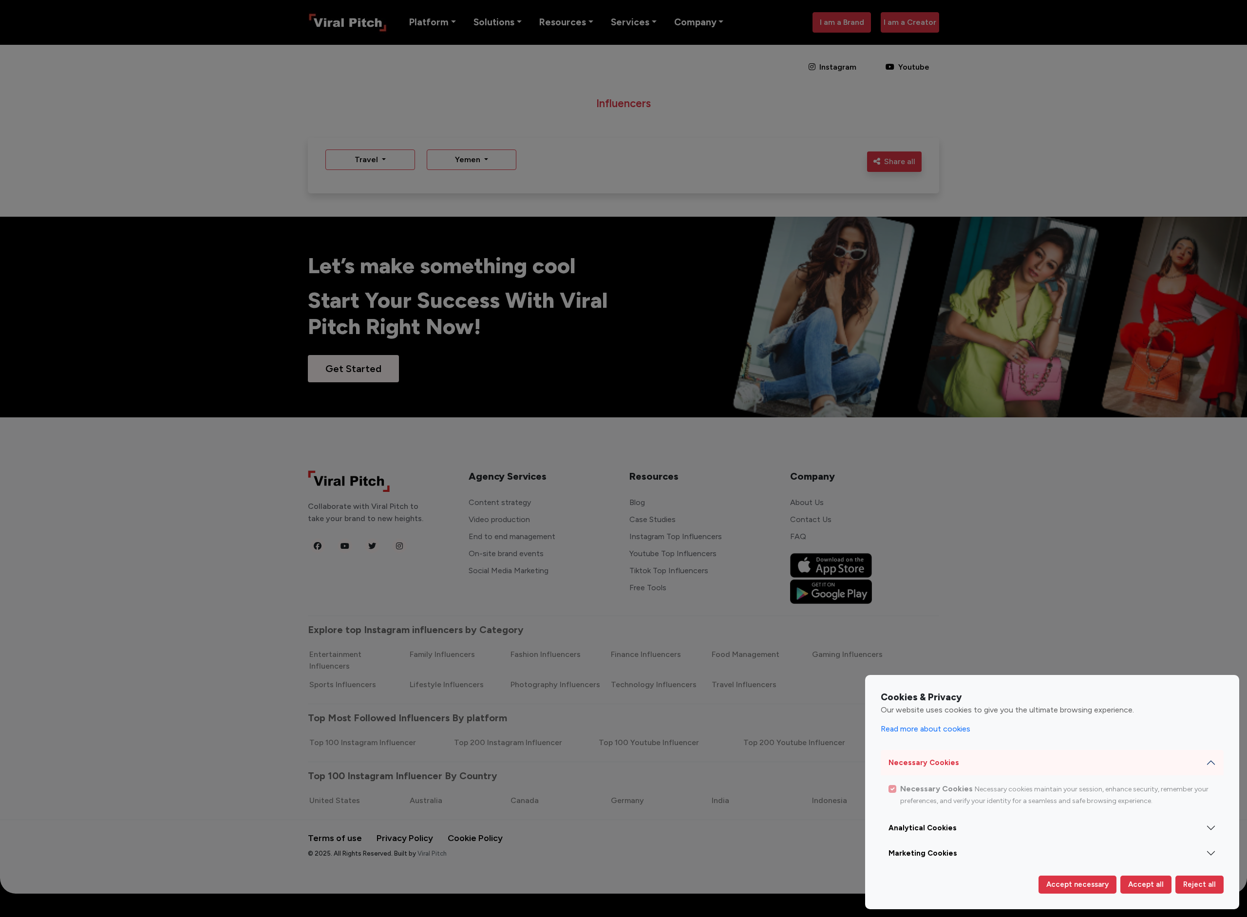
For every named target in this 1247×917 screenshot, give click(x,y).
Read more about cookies (925, 728)
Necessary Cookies (923, 762)
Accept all (1146, 884)
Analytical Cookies (922, 827)
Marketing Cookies (922, 853)
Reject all (1199, 884)
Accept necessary (1077, 884)
